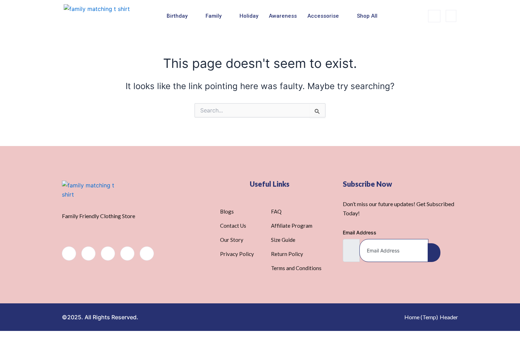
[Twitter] (88, 253)
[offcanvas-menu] (451, 16)
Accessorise (323, 16)
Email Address (359, 232)
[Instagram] (147, 253)
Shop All (367, 16)
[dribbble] (127, 253)
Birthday (177, 16)
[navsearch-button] (434, 16)
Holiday (248, 16)
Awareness (283, 16)
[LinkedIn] (108, 253)
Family (213, 16)
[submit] (434, 252)
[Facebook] (69, 253)
